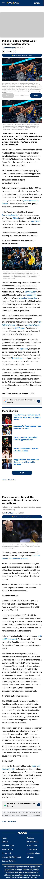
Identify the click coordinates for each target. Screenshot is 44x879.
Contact (5, 842)
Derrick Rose (17, 358)
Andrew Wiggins (32, 325)
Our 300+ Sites (32, 842)
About (4, 838)
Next (36, 95)
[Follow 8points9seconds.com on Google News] (38, 401)
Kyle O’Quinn (36, 221)
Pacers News (12, 480)
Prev (8, 95)
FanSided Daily (8, 845)
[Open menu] (3, 3)
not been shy (31, 295)
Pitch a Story (32, 845)
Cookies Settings (8, 861)
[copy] (14, 51)
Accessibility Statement (11, 857)
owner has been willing (28, 298)
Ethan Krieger (9, 48)
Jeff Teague (20, 328)
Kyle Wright (8, 513)
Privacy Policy (7, 849)
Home (4, 480)
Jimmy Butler (30, 292)
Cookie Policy (7, 853)
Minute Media (11, 866)
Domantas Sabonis (9, 215)
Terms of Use (32, 849)
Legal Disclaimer (33, 853)
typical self (24, 349)
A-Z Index (30, 857)
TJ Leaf (16, 218)
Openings (30, 838)
